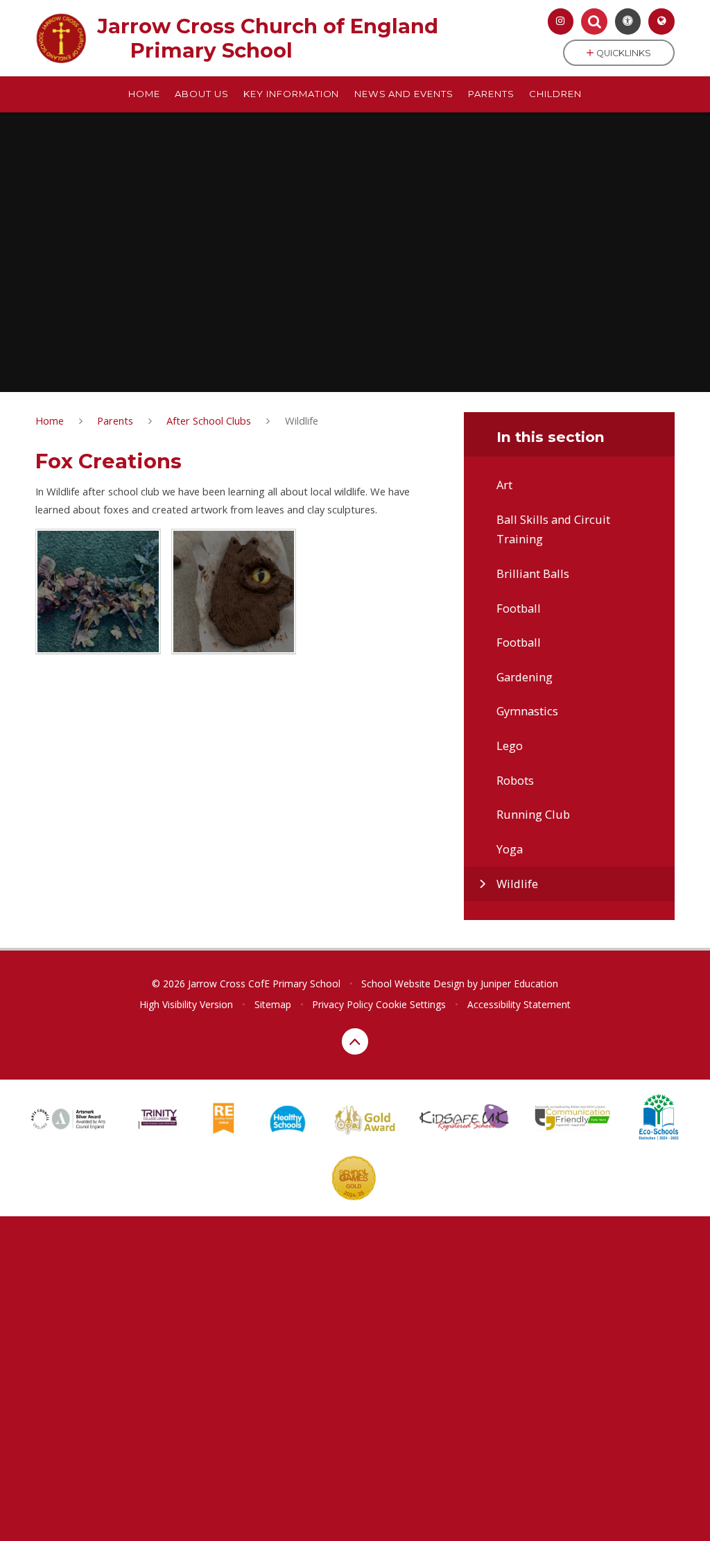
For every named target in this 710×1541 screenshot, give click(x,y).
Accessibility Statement (519, 1004)
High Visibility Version (186, 1004)
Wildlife (301, 420)
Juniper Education (519, 983)
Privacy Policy (342, 1004)
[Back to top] (355, 1041)
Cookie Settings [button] (411, 1004)
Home (49, 420)
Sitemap (272, 1004)
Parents (115, 420)
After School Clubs (208, 420)
